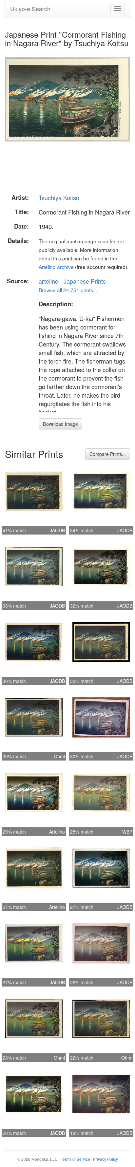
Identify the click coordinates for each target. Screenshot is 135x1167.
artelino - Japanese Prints (72, 281)
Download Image (60, 424)
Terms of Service (75, 1159)
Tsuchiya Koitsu (59, 197)
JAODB (57, 530)
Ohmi (59, 756)
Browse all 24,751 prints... (68, 289)
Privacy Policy (105, 1159)
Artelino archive (56, 266)
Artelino (57, 831)
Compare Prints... (107, 454)
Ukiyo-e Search (30, 8)
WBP (127, 831)
